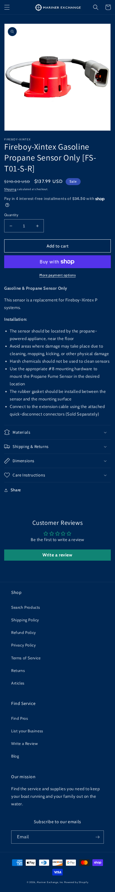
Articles (18, 683)
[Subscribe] (97, 837)
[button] (7, 7)
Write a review (57, 555)
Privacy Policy (23, 645)
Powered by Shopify (76, 882)
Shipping (10, 189)
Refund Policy (23, 632)
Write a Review (24, 743)
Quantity (11, 215)
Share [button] (16, 489)
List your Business (27, 730)
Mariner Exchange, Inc (50, 882)
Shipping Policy (25, 619)
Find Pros (19, 718)
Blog (15, 756)
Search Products (25, 607)
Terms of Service (26, 657)
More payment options (57, 275)
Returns (18, 670)
